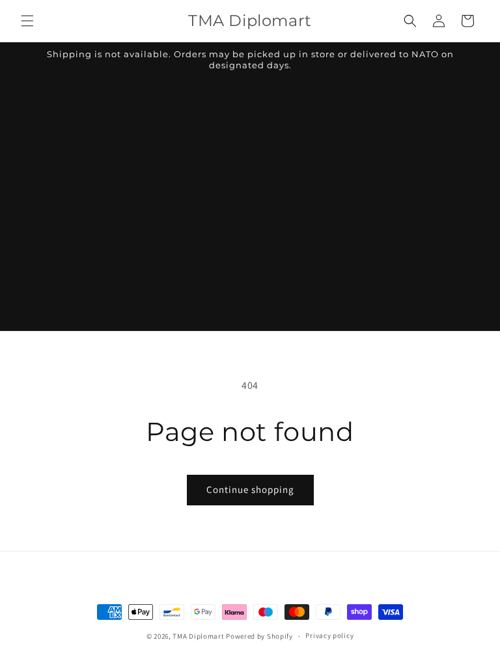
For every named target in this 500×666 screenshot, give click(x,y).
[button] (27, 21)
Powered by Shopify (259, 636)
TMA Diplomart (198, 636)
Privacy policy (329, 635)
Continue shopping (250, 489)
